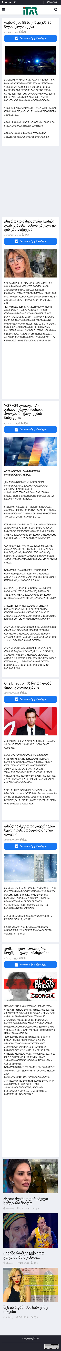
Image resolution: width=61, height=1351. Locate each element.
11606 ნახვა (20, 692)
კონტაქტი (51, 2)
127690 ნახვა (30, 1208)
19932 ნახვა (19, 958)
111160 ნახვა (29, 1316)
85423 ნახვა (30, 1262)
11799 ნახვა (20, 839)
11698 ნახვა (21, 422)
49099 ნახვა (22, 234)
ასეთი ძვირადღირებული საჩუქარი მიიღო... (25, 1201)
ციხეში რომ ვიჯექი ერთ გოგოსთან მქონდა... (24, 1255)
